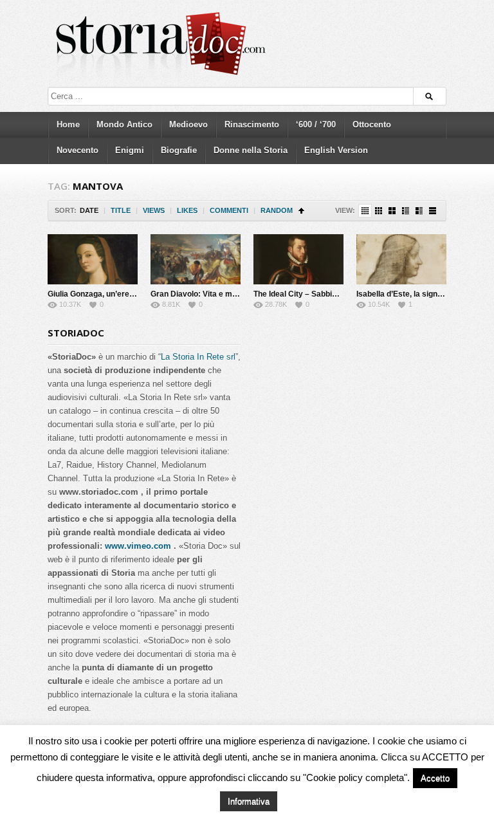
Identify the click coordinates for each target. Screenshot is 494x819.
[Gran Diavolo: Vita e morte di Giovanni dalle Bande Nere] (195, 259)
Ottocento (371, 124)
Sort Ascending (301, 210)
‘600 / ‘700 (316, 124)
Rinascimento (251, 124)
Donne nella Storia (251, 150)
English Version (336, 150)
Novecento (77, 150)
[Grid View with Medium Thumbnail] (392, 210)
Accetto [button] (435, 778)
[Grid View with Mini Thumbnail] (365, 210)
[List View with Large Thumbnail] (432, 210)
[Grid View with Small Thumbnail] (378, 210)
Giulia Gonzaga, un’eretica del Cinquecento (126, 294)
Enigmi (129, 150)
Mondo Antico (124, 124)
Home (68, 124)
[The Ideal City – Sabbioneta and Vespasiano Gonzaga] (298, 259)
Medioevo (188, 124)
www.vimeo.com (138, 546)
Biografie (179, 150)
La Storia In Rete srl (198, 357)
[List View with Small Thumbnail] (405, 210)
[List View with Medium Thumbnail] (419, 210)
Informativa (249, 801)
